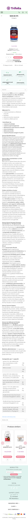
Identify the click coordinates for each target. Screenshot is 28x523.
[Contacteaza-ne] (19, 12)
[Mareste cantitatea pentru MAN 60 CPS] (11, 57)
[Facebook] (11, 488)
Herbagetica (14, 18)
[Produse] (2, 13)
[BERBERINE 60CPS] (7, 437)
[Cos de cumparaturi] (22, 12)
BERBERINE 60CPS (7, 447)
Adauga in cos (18, 57)
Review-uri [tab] (5, 420)
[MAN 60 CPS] (14, 32)
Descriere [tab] (4, 89)
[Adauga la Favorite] (7, 460)
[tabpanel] (14, 32)
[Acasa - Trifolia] (14, 8)
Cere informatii (19, 65)
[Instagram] (17, 488)
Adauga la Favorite (8, 65)
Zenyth (7, 445)
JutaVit (20, 445)
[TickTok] (14, 488)
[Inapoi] (1, 16)
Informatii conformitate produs (9, 416)
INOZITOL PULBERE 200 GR (20, 447)
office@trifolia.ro (14, 498)
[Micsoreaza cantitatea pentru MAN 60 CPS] (6, 57)
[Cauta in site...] (26, 12)
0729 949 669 (15, 496)
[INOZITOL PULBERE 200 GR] (20, 437)
